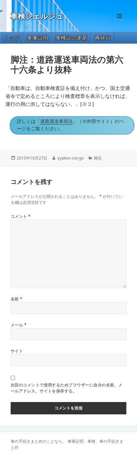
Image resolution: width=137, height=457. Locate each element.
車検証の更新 (71, 37)
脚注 (98, 158)
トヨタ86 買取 (13, 450)
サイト (17, 351)
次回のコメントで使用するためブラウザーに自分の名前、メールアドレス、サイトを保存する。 (67, 388)
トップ (12, 37)
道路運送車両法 (56, 121)
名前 (17, 299)
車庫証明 (37, 37)
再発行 (103, 37)
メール (19, 325)
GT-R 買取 (11, 450)
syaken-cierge (70, 158)
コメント (21, 216)
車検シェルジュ (37, 16)
